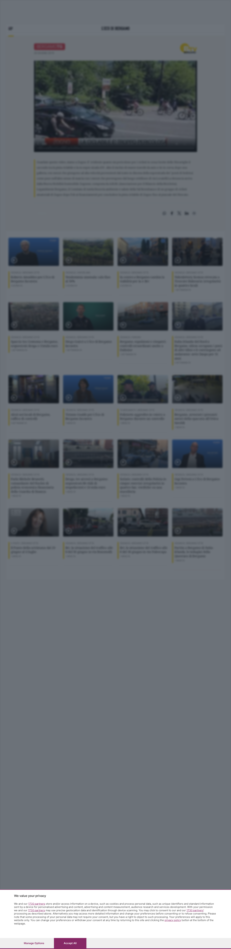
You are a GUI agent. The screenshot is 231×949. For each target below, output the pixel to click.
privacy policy (173, 920)
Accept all (70, 943)
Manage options (34, 943)
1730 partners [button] (36, 903)
